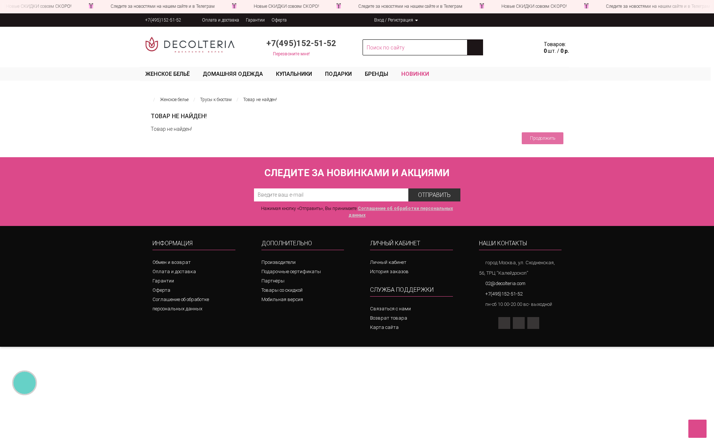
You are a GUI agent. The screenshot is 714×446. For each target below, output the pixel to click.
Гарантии (255, 20)
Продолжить (542, 138)
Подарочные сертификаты (291, 271)
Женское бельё (167, 74)
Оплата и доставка (220, 20)
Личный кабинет (388, 262)
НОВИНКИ (415, 74)
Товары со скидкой (282, 290)
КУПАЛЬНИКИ (294, 74)
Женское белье (174, 99)
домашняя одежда (233, 74)
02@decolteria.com (505, 283)
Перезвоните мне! (291, 53)
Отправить (434, 194)
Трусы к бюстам (216, 99)
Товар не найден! (260, 99)
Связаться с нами (390, 308)
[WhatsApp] (519, 323)
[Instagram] (504, 323)
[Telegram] (533, 323)
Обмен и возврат (171, 262)
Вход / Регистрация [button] (394, 20)
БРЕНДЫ (376, 74)
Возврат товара (388, 318)
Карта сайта (384, 327)
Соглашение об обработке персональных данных (180, 304)
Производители (278, 262)
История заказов (389, 271)
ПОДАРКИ (338, 74)
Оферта (279, 20)
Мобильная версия (282, 299)
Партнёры (272, 281)
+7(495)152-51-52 (163, 20)
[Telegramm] (452, 20)
